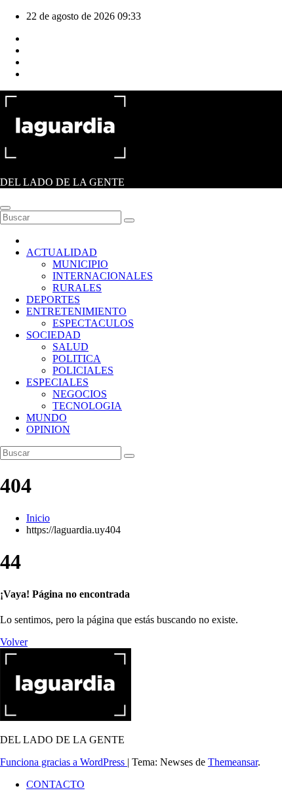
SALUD (70, 346)
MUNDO (46, 417)
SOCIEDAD (53, 334)
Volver (14, 641)
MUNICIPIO (80, 264)
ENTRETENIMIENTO (76, 311)
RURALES (77, 287)
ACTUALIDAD (61, 252)
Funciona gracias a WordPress (63, 762)
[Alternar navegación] (5, 208)
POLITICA (76, 358)
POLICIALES (82, 370)
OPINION (48, 429)
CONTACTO (55, 784)
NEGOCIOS (79, 394)
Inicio (38, 518)
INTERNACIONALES (102, 275)
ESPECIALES (57, 382)
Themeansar (233, 762)
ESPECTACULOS (93, 323)
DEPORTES (53, 299)
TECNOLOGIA (87, 405)
